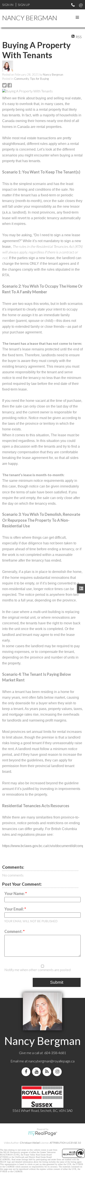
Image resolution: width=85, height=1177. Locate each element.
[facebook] (27, 1072)
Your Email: (14, 909)
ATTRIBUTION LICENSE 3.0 (65, 1142)
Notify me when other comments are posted (37, 970)
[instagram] (58, 1072)
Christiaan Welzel (30, 1142)
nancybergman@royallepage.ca (51, 1061)
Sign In (7, 5)
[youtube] (37, 1072)
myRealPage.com (42, 1134)
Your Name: (14, 893)
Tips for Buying (39, 78)
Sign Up (24, 5)
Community (21, 78)
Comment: (13, 931)
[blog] (47, 1072)
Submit (56, 982)
